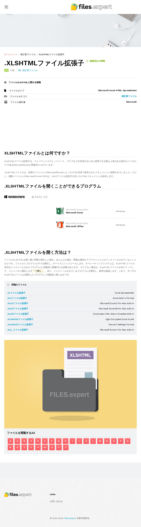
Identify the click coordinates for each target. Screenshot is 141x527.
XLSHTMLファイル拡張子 (51, 54)
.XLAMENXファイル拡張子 (20, 319)
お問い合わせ (56, 501)
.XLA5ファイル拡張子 (17, 303)
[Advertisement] (70, 128)
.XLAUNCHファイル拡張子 (20, 324)
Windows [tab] (16, 197)
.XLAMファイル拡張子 (18, 314)
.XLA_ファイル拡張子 (17, 329)
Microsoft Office (75, 226)
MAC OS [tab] (41, 197)
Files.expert (70, 518)
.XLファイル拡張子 (16, 293)
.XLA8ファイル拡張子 (17, 308)
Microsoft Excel (74, 212)
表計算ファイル (28, 54)
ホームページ (10, 54)
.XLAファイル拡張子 (17, 298)
